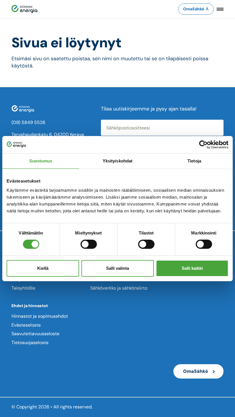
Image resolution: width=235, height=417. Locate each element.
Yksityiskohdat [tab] (117, 160)
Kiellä (42, 268)
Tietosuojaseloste (29, 343)
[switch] (89, 244)
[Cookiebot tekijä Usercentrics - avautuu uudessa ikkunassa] (203, 144)
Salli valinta (117, 268)
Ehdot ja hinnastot (29, 305)
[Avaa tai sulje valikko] (220, 9)
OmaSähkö (193, 8)
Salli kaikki (192, 268)
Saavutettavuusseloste (35, 334)
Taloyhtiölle (23, 288)
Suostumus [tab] (40, 160)
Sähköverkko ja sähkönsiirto (118, 288)
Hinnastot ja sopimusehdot (39, 316)
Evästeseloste (26, 325)
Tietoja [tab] (194, 160)
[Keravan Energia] (24, 9)
